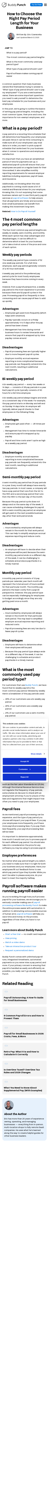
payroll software (20, 198)
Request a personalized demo (19, 950)
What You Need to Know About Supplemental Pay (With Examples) (23, 1089)
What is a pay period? (16, 53)
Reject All (24, 777)
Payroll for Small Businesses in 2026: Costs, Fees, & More (24, 1035)
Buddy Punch (31, 685)
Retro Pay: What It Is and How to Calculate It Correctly (21, 1053)
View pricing (11, 938)
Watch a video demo (15, 942)
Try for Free (37, 5)
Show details (36, 754)
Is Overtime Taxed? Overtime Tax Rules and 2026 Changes (22, 1071)
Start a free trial (12, 934)
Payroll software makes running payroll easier (24, 75)
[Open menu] (45, 4)
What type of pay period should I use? (24, 69)
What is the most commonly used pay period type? (24, 63)
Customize (23, 769)
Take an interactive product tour (20, 946)
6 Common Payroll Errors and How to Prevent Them (24, 1017)
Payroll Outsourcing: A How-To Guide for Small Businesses (23, 999)
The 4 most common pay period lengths (25, 57)
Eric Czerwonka (34, 35)
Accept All (24, 761)
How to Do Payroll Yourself (23, 211)
